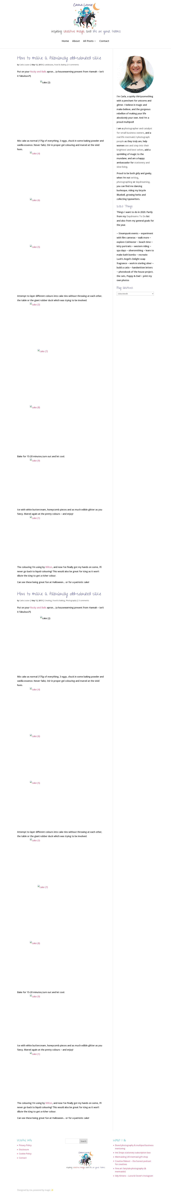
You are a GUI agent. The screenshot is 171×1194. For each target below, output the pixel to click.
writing (134, 177)
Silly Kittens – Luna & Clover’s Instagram (134, 1175)
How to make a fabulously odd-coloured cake (59, 58)
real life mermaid (126, 136)
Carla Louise (25, 64)
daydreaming (143, 181)
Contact (104, 41)
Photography (71, 600)
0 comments (73, 64)
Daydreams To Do (136, 216)
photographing (124, 181)
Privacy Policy (25, 1145)
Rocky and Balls (38, 71)
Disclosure (24, 1149)
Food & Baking (60, 64)
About (76, 41)
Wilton (48, 567)
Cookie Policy (25, 1153)
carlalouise (49, 64)
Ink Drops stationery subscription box (133, 1152)
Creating (48, 600)
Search (83, 1141)
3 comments (84, 600)
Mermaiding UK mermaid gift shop (131, 1156)
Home (65, 41)
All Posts (88, 41)
